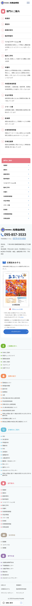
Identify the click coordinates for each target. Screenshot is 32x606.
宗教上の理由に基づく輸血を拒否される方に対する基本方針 (16, 414)
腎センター (5, 464)
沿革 (3, 395)
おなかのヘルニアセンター (9, 470)
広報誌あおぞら (5, 589)
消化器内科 (5, 439)
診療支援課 (6, 218)
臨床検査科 (6, 178)
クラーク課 (6, 205)
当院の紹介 (12, 376)
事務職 (4, 548)
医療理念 (4, 392)
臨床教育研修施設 (21, 589)
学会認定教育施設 (7, 401)
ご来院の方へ (12, 346)
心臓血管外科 (6, 458)
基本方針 (4, 389)
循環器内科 (5, 455)
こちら (21, 317)
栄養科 (5, 192)
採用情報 (12, 535)
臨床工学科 (6, 187)
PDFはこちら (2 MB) (17, 309)
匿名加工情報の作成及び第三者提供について (14, 421)
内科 (3, 436)
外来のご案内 (6, 352)
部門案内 (11, 483)
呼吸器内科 (5, 442)
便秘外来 (4, 572)
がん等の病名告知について (9, 407)
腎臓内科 (4, 445)
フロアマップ (6, 365)
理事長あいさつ (6, 382)
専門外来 (11, 556)
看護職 (4, 542)
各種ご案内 (9, 603)
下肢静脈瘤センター (8, 565)
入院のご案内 (6, 362)
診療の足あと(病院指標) (9, 404)
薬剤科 (5, 170)
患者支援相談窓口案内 (8, 410)
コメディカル (6, 545)
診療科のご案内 (13, 430)
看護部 (5, 165)
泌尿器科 (4, 452)
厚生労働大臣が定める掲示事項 (11, 398)
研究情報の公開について (9, 418)
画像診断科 (6, 174)
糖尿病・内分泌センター (9, 461)
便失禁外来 (5, 575)
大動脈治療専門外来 (8, 562)
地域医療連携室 (7, 196)
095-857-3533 (14, 235)
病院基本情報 (6, 386)
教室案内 (18, 585)
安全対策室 (6, 201)
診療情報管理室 (7, 214)
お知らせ (3, 585)
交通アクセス (6, 368)
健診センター (6, 467)
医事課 (5, 209)
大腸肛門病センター (8, 568)
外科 (3, 449)
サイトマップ (20, 593)
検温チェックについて (8, 355)
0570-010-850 (19, 238)
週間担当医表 (6, 359)
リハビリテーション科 (9, 183)
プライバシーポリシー (7, 593)
